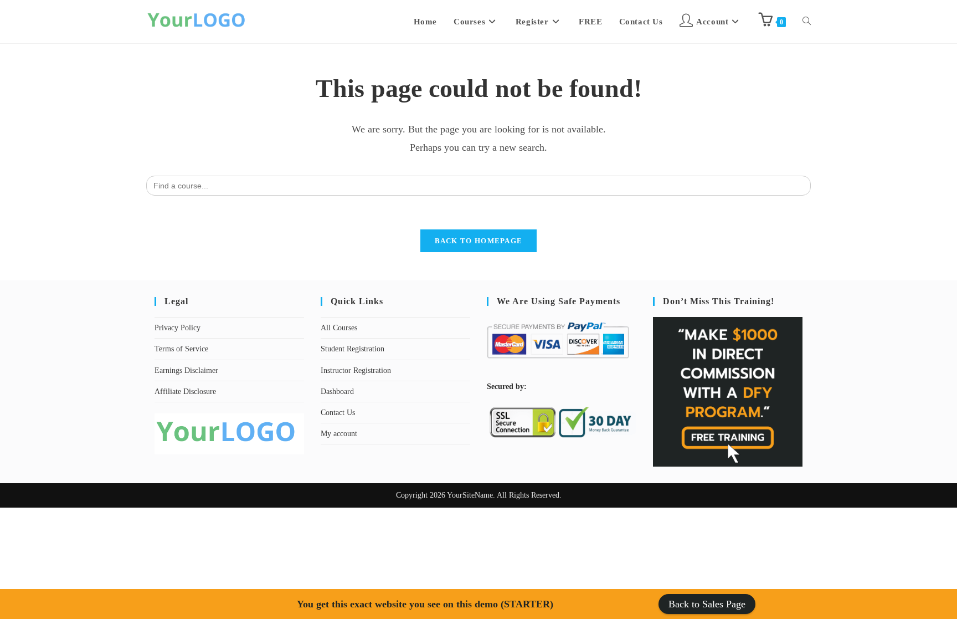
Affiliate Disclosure (185, 391)
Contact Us (338, 412)
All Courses (339, 328)
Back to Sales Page (706, 604)
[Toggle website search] (806, 21)
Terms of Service (181, 349)
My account (339, 433)
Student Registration (352, 349)
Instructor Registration (356, 370)
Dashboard (337, 391)
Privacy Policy (177, 328)
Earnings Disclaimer (186, 370)
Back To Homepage (479, 241)
